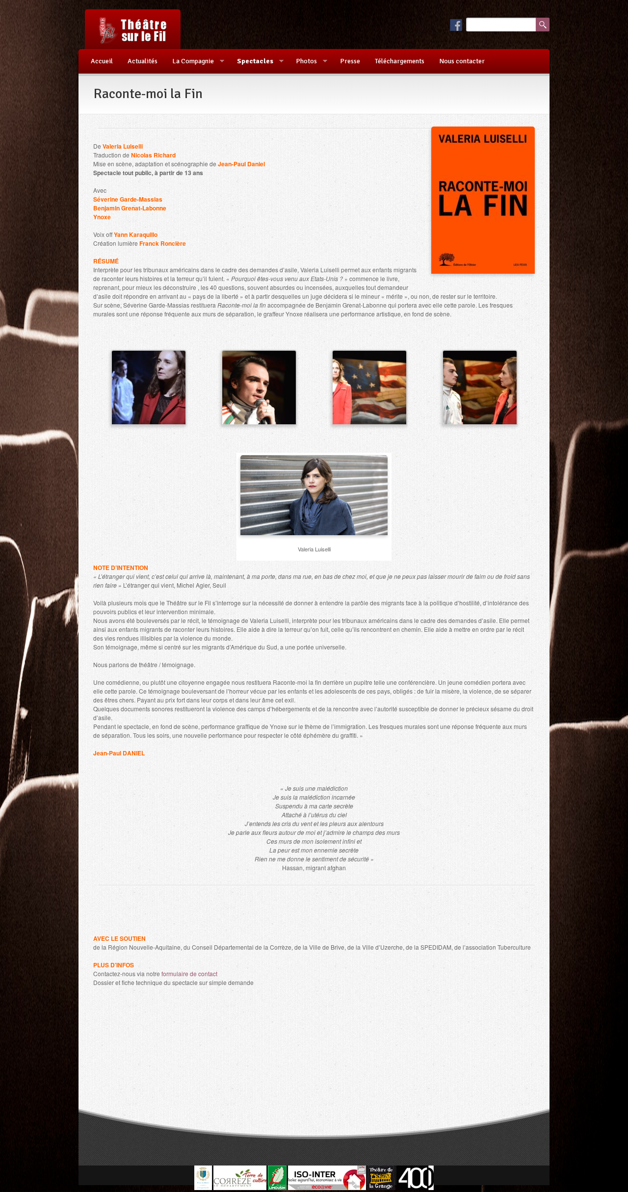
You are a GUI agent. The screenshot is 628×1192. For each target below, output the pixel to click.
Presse (350, 61)
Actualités (142, 61)
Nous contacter (462, 61)
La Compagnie (189, 61)
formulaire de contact (189, 973)
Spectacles (251, 61)
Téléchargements (399, 61)
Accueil (102, 61)
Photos (302, 61)
